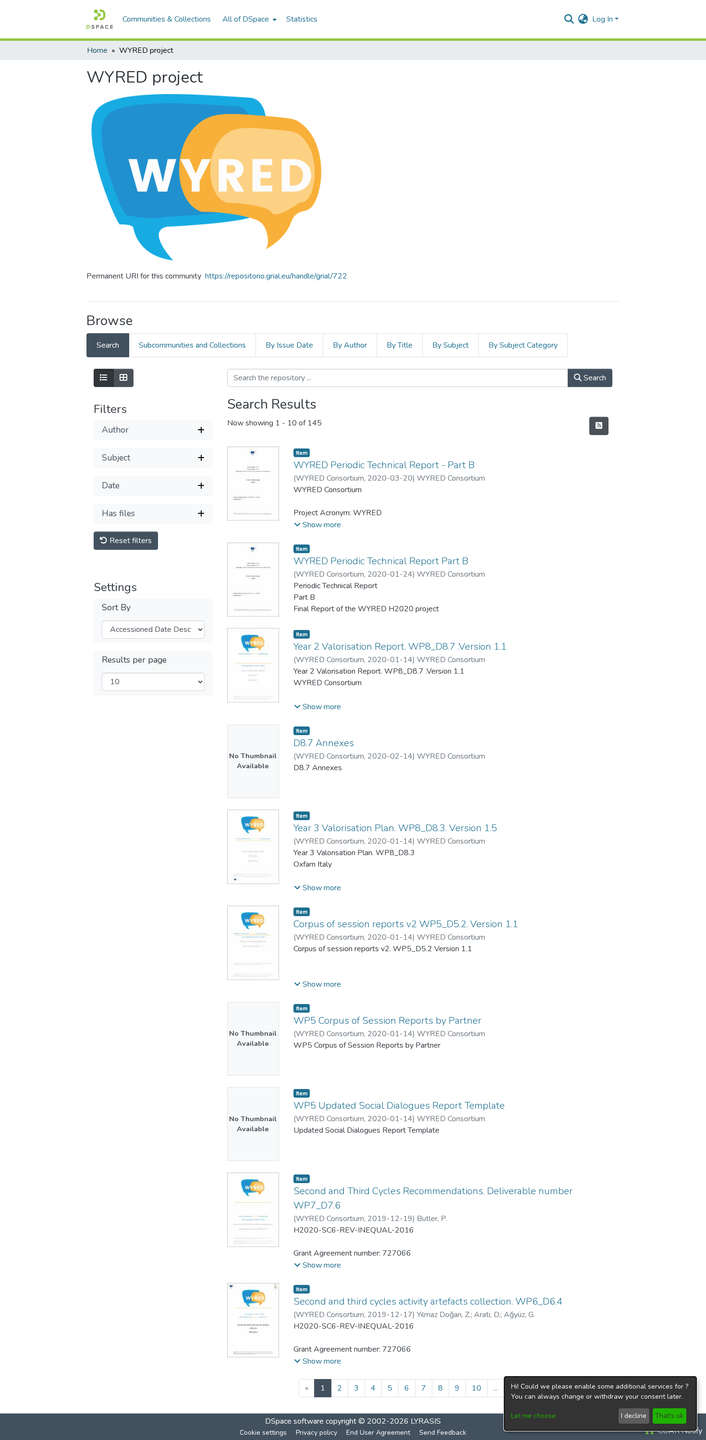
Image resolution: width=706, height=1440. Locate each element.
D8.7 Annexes (323, 743)
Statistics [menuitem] (301, 19)
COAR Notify (679, 1431)
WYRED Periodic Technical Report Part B (380, 561)
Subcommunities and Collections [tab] (192, 345)
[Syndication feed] (599, 426)
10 (476, 1388)
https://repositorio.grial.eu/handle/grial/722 (276, 276)
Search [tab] (108, 345)
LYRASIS (426, 1421)
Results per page (134, 660)
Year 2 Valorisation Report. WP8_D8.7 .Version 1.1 (400, 646)
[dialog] (600, 1403)
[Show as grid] (123, 378)
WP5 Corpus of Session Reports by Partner (387, 1020)
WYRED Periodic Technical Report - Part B (384, 465)
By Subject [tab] (450, 345)
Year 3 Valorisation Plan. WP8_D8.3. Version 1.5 (395, 828)
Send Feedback (442, 1432)
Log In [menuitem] (602, 19)
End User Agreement (378, 1432)
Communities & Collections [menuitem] (166, 19)
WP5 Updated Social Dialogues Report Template (399, 1105)
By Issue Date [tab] (289, 345)
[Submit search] (569, 19)
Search (594, 378)
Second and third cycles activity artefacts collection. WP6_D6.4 (427, 1301)
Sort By (116, 608)
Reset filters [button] (130, 540)
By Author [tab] (350, 345)
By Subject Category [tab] (523, 345)
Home (97, 50)
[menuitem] (248, 19)
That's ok (669, 1415)
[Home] (99, 19)
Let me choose (533, 1415)
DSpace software (294, 1421)
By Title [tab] (400, 345)
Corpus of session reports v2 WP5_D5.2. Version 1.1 (405, 924)
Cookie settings (263, 1432)
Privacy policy (316, 1432)
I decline (633, 1415)
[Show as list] (104, 378)
